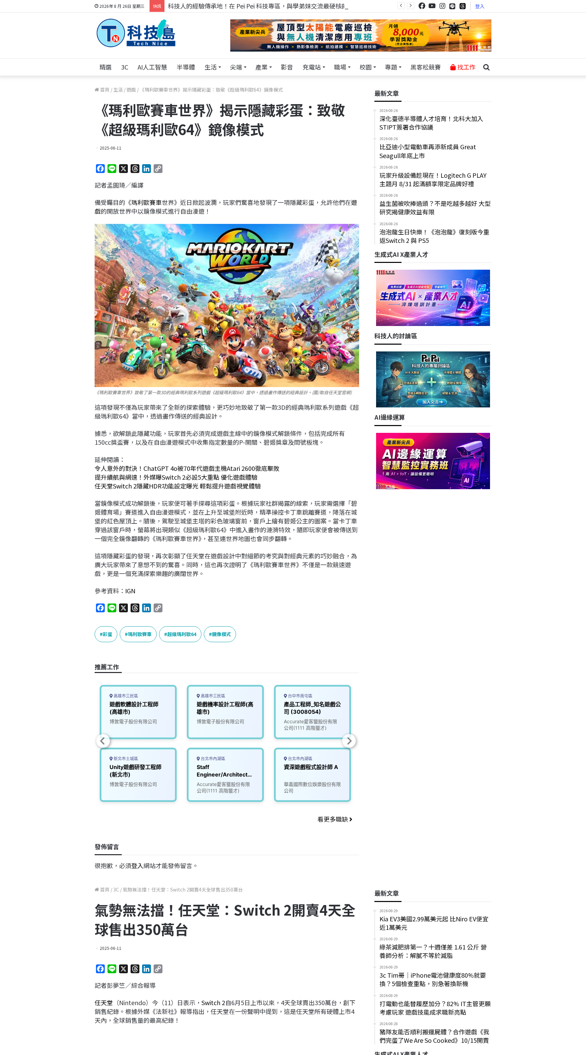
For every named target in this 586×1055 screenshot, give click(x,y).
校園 (365, 66)
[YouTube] (432, 6)
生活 (210, 66)
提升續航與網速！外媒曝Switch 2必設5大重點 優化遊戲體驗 (176, 477)
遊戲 (131, 89)
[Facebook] (422, 6)
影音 (287, 66)
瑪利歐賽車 (146, 202)
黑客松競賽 (425, 66)
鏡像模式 (221, 634)
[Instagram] (442, 6)
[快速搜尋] (486, 67)
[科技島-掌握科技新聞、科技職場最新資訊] (136, 33)
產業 (261, 66)
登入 (480, 6)
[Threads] (462, 6)
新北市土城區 (125, 758)
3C (124, 66)
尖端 (236, 66)
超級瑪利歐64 (181, 634)
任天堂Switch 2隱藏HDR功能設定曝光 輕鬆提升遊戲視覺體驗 (178, 485)
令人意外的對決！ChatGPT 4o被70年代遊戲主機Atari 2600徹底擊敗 (187, 468)
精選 (105, 66)
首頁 (104, 89)
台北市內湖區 (212, 758)
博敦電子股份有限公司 (133, 721)
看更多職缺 (333, 818)
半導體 (186, 66)
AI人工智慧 (152, 66)
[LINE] (452, 6)
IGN (130, 590)
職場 (340, 66)
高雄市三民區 (125, 695)
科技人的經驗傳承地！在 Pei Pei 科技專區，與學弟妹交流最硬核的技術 (264, 5)
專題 (391, 66)
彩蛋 (107, 634)
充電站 (311, 66)
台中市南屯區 (299, 695)
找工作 (465, 66)
